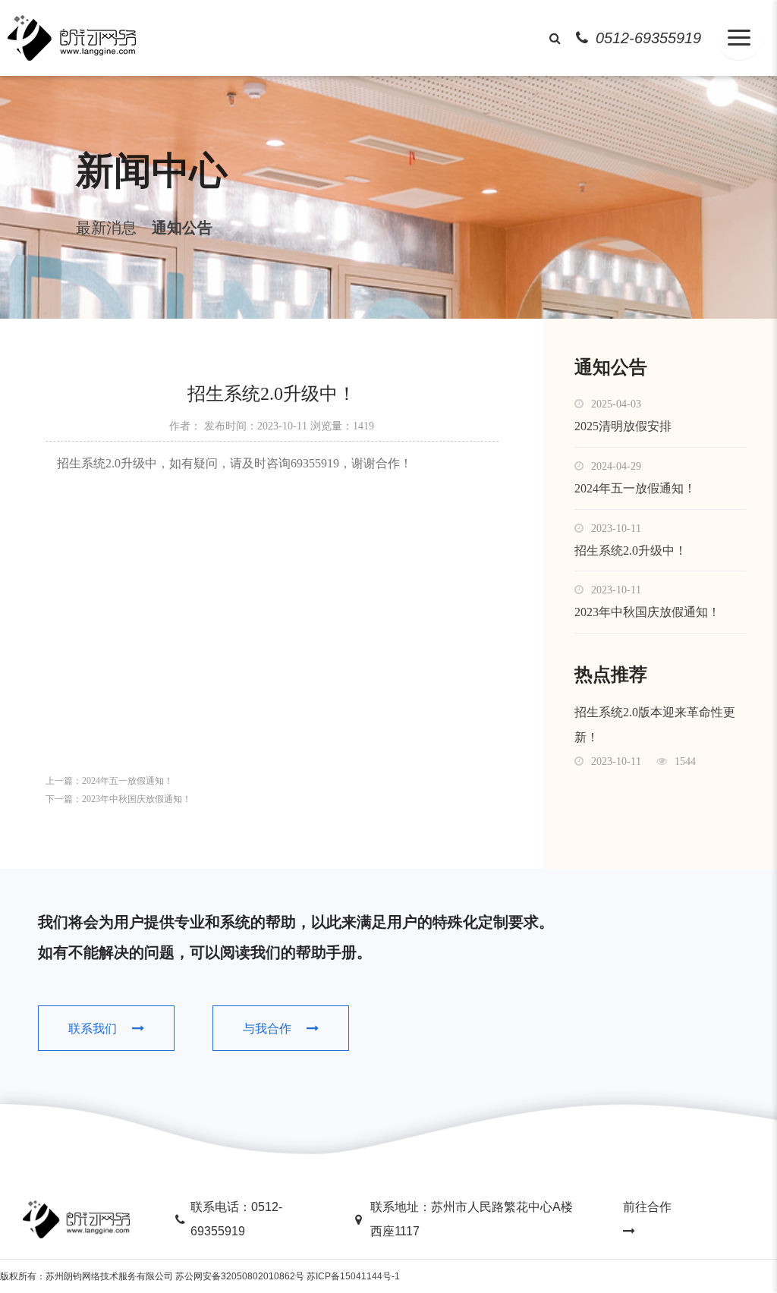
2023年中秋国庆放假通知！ (136, 799)
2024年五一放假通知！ (127, 780)
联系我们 (92, 1028)
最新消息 (106, 227)
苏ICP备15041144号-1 (353, 1276)
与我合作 (267, 1028)
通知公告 (182, 227)
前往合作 (647, 1206)
